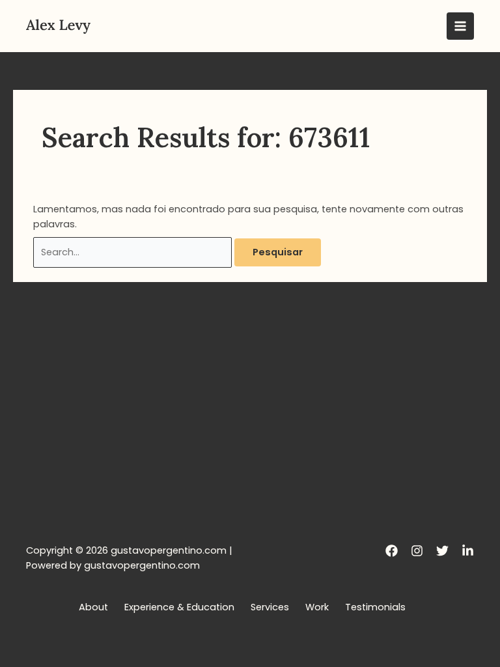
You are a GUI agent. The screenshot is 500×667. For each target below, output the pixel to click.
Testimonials (375, 607)
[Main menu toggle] (460, 26)
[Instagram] (417, 551)
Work (317, 607)
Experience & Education (179, 607)
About (93, 607)
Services (270, 607)
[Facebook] (391, 551)
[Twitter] (442, 551)
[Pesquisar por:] (133, 252)
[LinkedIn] (468, 551)
